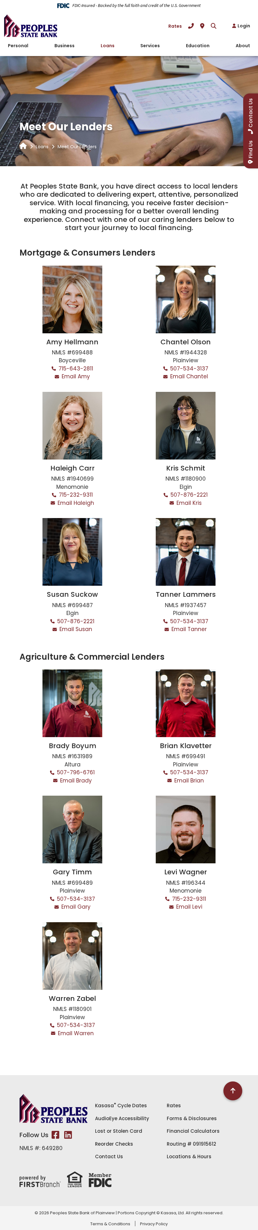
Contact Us (109, 1156)
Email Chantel (189, 376)
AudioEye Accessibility (122, 1118)
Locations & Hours (189, 1156)
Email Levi (189, 907)
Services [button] (150, 45)
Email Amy (76, 376)
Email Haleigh (76, 503)
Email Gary (76, 907)
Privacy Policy (154, 1224)
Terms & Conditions (110, 1224)
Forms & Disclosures (192, 1118)
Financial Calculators (193, 1131)
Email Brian (189, 780)
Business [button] (64, 45)
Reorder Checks (114, 1144)
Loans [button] (108, 45)
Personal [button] (18, 45)
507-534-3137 (189, 368)
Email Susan (75, 629)
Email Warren (76, 1033)
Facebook (55, 1135)
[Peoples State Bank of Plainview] (30, 25)
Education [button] (198, 45)
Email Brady (76, 780)
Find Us (250, 149)
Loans (42, 147)
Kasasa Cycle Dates (121, 1105)
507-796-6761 (76, 772)
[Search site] (213, 26)
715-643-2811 (76, 368)
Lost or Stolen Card (118, 1131)
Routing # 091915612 (191, 1144)
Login (244, 26)
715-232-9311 (76, 495)
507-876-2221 (189, 495)
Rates (175, 26)
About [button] (243, 45)
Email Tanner (189, 629)
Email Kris (189, 503)
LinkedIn (68, 1135)
